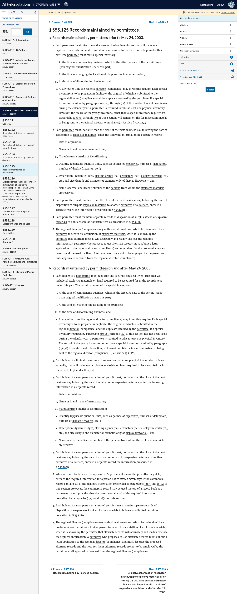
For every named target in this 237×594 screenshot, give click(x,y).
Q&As (183, 38)
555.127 (139, 122)
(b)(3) (147, 483)
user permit (83, 275)
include (150, 45)
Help (182, 63)
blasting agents (104, 175)
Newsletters (186, 44)
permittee (68, 45)
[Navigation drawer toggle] (35, 12)
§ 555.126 (157, 21)
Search (210, 89)
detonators (159, 163)
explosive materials (67, 50)
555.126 (136, 221)
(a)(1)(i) (104, 103)
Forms (184, 31)
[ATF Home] (231, 4)
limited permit (85, 360)
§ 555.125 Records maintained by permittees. (94, 30)
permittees (99, 37)
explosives (132, 163)
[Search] (22, 12)
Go (27, 31)
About (220, 4)
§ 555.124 (61, 21)
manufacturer (96, 149)
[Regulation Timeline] (13, 12)
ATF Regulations (16, 4)
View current (228, 12)
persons (115, 187)
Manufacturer (67, 156)
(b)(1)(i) (104, 333)
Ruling (184, 25)
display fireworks (82, 168)
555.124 (118, 209)
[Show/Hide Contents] (230, 25)
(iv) (123, 103)
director (101, 88)
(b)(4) (160, 483)
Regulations (206, 4)
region (140, 74)
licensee (143, 205)
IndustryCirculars (189, 51)
